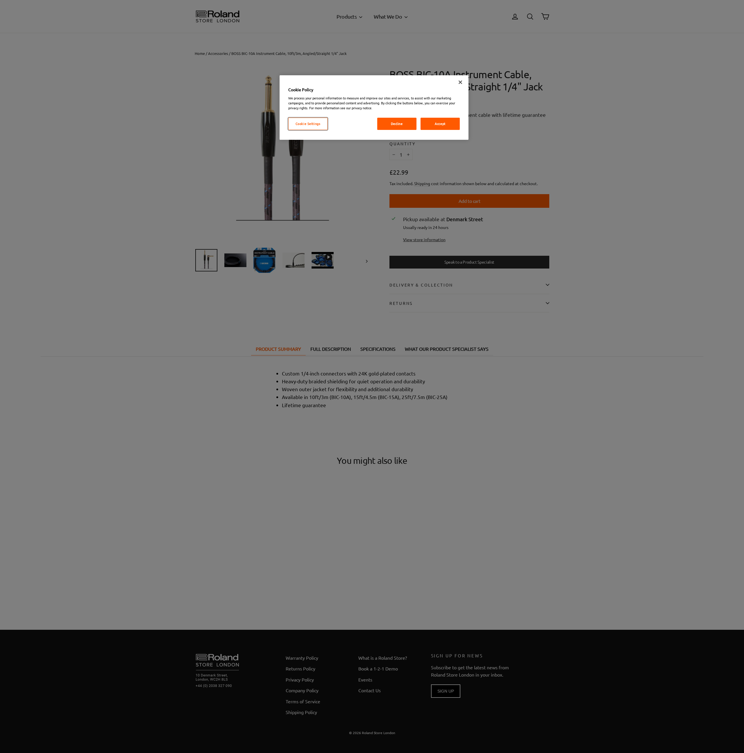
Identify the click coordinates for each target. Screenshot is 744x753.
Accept (440, 123)
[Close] (460, 82)
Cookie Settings (308, 123)
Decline (397, 123)
